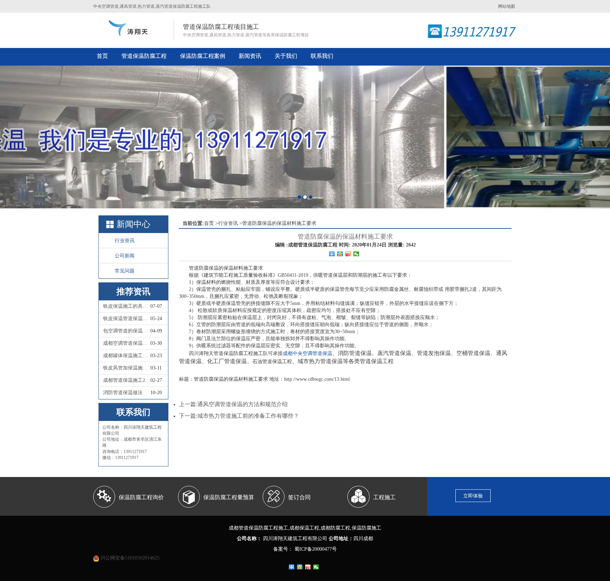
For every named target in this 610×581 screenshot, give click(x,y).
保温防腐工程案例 (202, 56)
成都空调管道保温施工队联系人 (126, 343)
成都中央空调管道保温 (307, 353)
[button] (45, 137)
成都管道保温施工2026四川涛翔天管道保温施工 (126, 380)
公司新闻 (124, 255)
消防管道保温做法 (123, 392)
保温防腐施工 (366, 528)
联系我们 (322, 56)
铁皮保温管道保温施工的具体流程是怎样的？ (126, 318)
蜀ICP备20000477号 (315, 549)
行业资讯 (124, 240)
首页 (102, 56)
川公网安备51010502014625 (130, 558)
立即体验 (473, 496)
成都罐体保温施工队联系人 (126, 355)
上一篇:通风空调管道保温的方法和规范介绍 (233, 404)
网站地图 (506, 6)
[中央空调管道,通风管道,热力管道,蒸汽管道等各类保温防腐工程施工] (129, 28)
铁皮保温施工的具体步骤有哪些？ (126, 306)
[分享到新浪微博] (348, 253)
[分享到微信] (356, 253)
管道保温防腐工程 (144, 56)
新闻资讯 (250, 56)
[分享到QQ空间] (340, 253)
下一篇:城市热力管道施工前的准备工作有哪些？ (239, 416)
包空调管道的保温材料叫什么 (126, 331)
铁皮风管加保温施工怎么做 (126, 368)
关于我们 (286, 56)
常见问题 (124, 271)
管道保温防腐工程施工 (263, 528)
